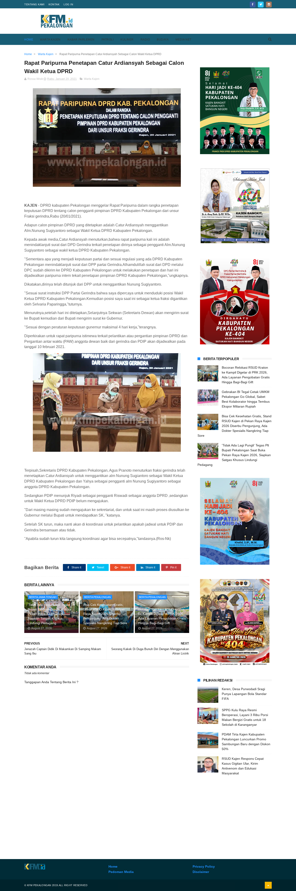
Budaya (163, 39)
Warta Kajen (50, 39)
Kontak (54, 4)
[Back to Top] (268, 885)
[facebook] (253, 4)
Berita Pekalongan (97, 597)
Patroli (108, 39)
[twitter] (261, 4)
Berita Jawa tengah (42, 597)
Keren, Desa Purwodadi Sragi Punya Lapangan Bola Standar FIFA (244, 694)
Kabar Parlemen (81, 39)
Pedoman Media (121, 872)
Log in (68, 4)
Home (28, 39)
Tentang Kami (34, 4)
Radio (145, 39)
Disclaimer (201, 872)
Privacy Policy (204, 866)
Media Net (183, 39)
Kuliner (127, 39)
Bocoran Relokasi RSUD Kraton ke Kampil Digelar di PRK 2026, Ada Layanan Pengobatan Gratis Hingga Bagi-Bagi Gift (162, 616)
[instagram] (269, 4)
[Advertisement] (187, 21)
